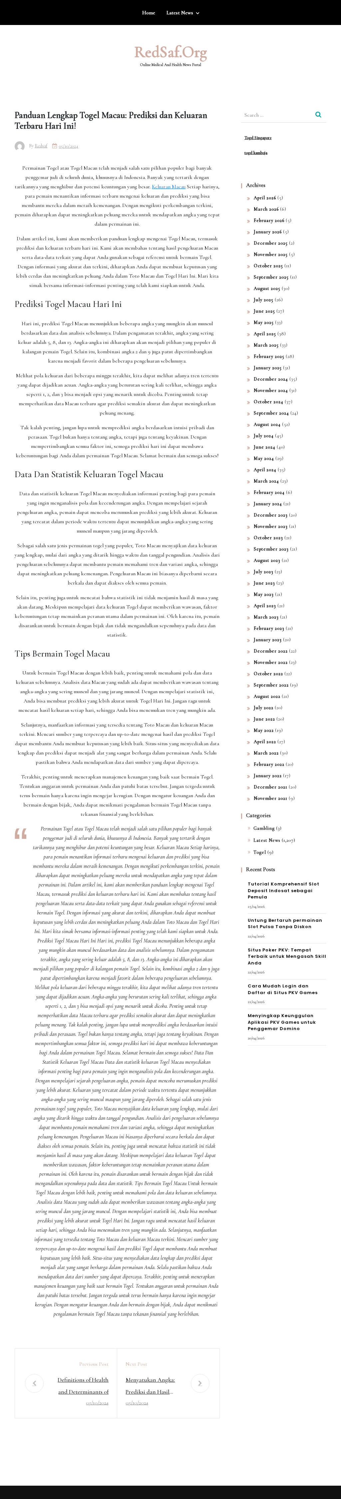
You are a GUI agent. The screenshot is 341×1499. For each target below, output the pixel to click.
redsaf (41, 146)
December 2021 (270, 787)
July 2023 (263, 572)
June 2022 (264, 719)
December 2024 (271, 379)
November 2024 (271, 390)
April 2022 (265, 742)
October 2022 (268, 674)
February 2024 (269, 492)
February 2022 (269, 764)
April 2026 (265, 198)
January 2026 (268, 232)
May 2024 (264, 458)
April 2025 (265, 334)
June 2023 (264, 583)
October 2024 (268, 402)
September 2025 (271, 277)
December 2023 (271, 515)
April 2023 (265, 606)
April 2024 (265, 470)
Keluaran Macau (168, 186)
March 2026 (266, 209)
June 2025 (264, 311)
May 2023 (264, 594)
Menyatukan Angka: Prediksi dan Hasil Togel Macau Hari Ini (151, 1387)
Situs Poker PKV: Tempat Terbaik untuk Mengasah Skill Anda (287, 956)
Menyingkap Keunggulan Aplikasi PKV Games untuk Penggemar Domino (282, 1022)
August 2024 (267, 424)
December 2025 (271, 243)
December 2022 (271, 651)
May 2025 (264, 322)
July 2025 (263, 300)
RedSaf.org (170, 52)
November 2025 (271, 254)
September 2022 (271, 685)
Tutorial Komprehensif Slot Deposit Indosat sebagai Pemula (283, 890)
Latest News (180, 12)
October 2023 (268, 538)
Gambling (264, 828)
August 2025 (267, 288)
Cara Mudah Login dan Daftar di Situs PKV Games (283, 989)
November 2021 (270, 798)
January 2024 (268, 504)
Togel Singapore (257, 137)
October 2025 (268, 266)
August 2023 (267, 560)
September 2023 (271, 549)
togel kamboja (255, 152)
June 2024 (264, 447)
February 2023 (269, 628)
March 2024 (266, 481)
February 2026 (269, 220)
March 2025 (266, 345)
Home (148, 12)
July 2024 (264, 436)
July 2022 (263, 708)
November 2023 (271, 526)
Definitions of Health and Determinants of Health (83, 1387)
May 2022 (264, 730)
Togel (259, 852)
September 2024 (271, 413)
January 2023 (268, 640)
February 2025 (269, 356)
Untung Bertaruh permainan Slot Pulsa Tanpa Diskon (285, 923)
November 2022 (271, 662)
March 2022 (266, 753)
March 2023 (266, 617)
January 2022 (268, 775)
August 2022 (267, 696)
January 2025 (268, 368)
